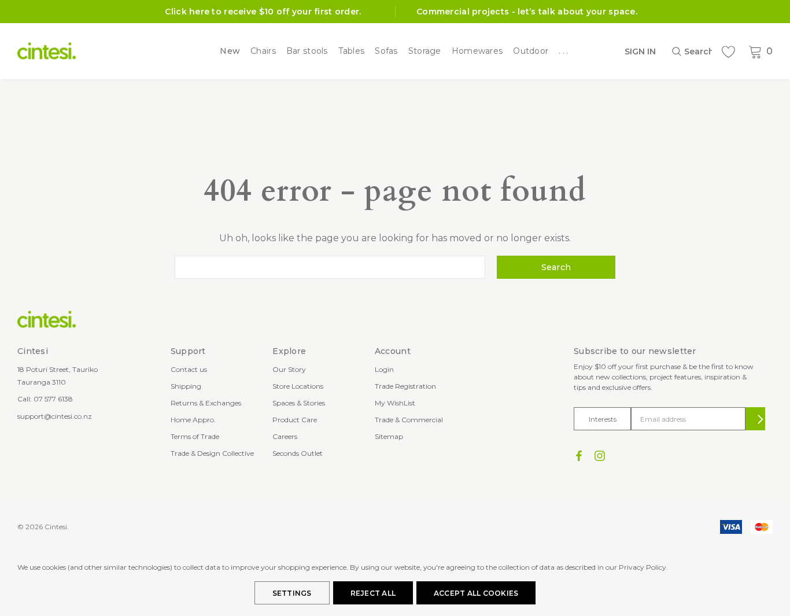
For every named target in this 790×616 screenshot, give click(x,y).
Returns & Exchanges (206, 403)
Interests (603, 419)
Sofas (386, 51)
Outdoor (530, 51)
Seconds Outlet (297, 453)
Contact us (189, 369)
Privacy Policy (642, 567)
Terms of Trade (195, 436)
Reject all (373, 593)
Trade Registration (405, 386)
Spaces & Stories (298, 403)
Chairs (263, 51)
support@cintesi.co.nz (54, 416)
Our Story (289, 369)
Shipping (186, 386)
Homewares (477, 51)
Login (384, 369)
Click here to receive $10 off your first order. (263, 11)
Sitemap (389, 436)
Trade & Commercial (409, 419)
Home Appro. (193, 419)
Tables (351, 51)
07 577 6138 (53, 398)
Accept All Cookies (476, 593)
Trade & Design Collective (212, 453)
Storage (424, 51)
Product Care (294, 419)
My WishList (395, 403)
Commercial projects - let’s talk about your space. (526, 11)
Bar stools (307, 51)
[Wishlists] (728, 51)
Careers (284, 436)
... (564, 51)
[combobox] (692, 51)
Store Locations (297, 386)
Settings (292, 593)
